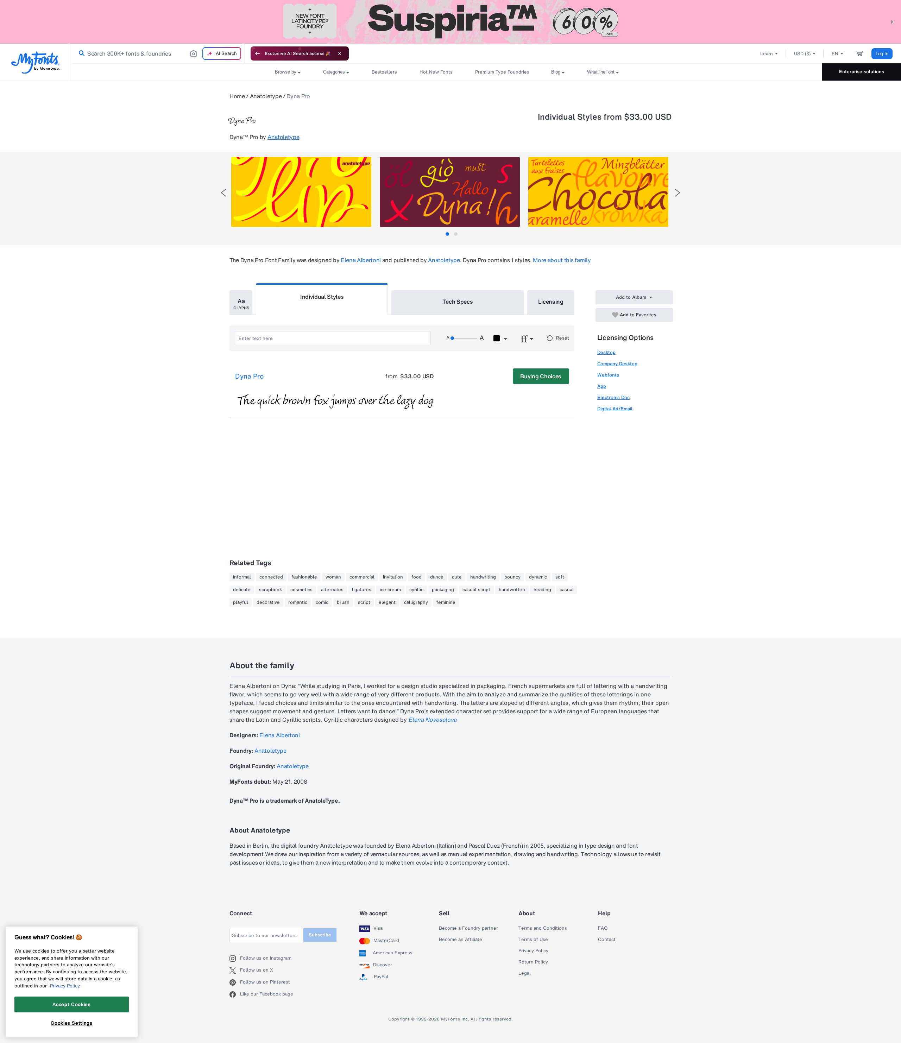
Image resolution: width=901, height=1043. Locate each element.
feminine (445, 602)
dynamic (538, 577)
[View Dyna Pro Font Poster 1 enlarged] (301, 192)
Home (237, 96)
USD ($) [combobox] (802, 53)
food (416, 577)
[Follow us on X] (234, 970)
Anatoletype (266, 96)
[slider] (463, 338)
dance (436, 577)
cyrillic (416, 590)
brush (343, 602)
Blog (555, 72)
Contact (607, 939)
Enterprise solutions (861, 71)
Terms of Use (533, 939)
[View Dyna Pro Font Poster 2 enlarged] (450, 192)
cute (457, 577)
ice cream (390, 590)
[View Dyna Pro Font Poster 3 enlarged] (598, 192)
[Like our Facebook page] (234, 994)
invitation (393, 577)
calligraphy (416, 602)
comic (322, 602)
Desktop (606, 352)
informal (242, 577)
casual (567, 590)
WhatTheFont (601, 72)
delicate (242, 590)
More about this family (562, 260)
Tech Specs (457, 301)
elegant (387, 602)
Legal (524, 973)
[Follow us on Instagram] (234, 958)
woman (333, 577)
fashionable (304, 577)
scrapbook (270, 590)
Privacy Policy (533, 951)
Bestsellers (384, 72)
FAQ (602, 928)
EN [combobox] (835, 53)
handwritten (512, 590)
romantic (297, 602)
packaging (443, 590)
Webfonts (608, 375)
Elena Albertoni (361, 260)
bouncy (512, 577)
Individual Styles (322, 296)
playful (240, 602)
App (601, 386)
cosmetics (301, 590)
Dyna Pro (249, 376)
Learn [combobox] (766, 53)
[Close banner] (340, 53)
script (364, 602)
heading (542, 590)
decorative (268, 602)
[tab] (447, 234)
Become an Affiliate (460, 939)
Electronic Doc (613, 397)
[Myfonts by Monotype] (35, 62)
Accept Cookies (71, 1004)
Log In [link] (882, 53)
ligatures (361, 590)
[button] (892, 21)
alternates (332, 590)
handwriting (483, 577)
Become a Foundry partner (468, 928)
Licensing (550, 301)
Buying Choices (540, 376)
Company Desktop (617, 363)
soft (559, 577)
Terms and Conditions (542, 928)
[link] (80, 53)
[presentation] (223, 193)
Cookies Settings (72, 1022)
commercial (361, 577)
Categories (334, 72)
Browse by (285, 72)
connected (271, 577)
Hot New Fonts (436, 72)
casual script (476, 590)
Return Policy (533, 962)
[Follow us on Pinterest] (234, 982)
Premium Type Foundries (502, 72)
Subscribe (320, 934)
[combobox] (157, 53)
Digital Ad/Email (614, 408)
